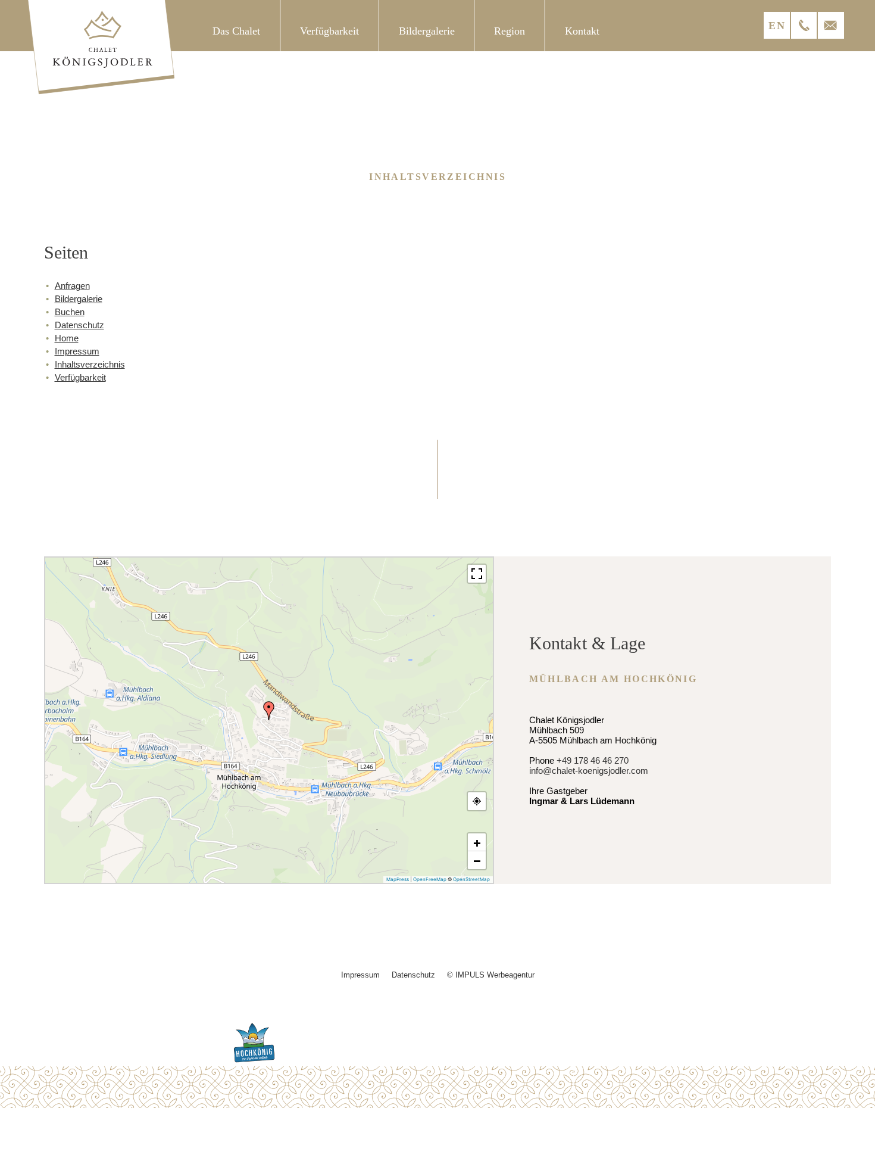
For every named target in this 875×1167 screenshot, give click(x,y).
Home (67, 338)
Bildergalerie (78, 299)
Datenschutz (79, 325)
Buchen (70, 312)
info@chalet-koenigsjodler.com (588, 770)
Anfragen (72, 286)
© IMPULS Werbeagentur (491, 974)
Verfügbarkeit (80, 377)
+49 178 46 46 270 (593, 760)
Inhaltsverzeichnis (90, 364)
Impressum (77, 351)
